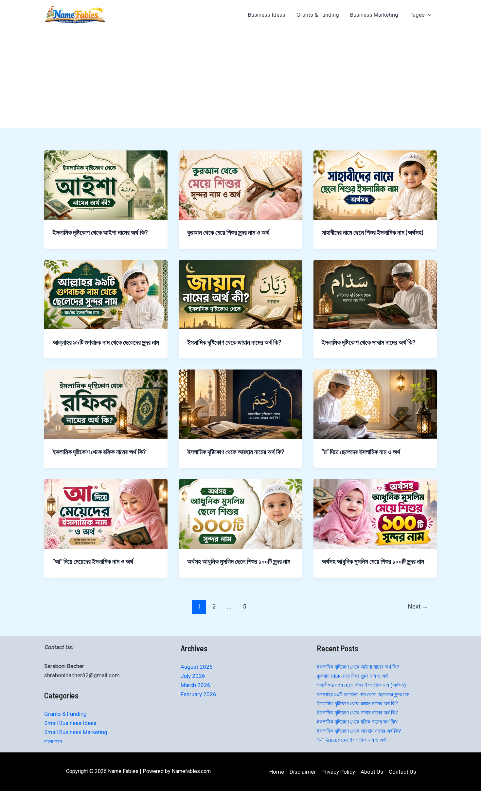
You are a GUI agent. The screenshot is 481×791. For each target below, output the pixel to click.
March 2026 (195, 685)
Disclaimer (303, 771)
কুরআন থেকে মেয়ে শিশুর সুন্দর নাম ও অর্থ (228, 232)
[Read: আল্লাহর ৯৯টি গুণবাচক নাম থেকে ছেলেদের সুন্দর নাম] (106, 294)
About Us (372, 771)
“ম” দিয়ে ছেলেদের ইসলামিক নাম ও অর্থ (361, 452)
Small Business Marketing (75, 732)
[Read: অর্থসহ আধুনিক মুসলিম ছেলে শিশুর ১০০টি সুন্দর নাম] (240, 513)
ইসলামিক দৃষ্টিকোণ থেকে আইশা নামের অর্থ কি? (100, 232)
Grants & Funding (317, 14)
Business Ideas (266, 14)
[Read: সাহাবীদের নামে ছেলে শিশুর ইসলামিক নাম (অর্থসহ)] (375, 184)
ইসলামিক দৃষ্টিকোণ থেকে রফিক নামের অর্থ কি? (99, 452)
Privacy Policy (338, 771)
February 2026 (198, 694)
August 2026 (197, 666)
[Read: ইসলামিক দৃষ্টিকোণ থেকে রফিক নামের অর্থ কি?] (106, 404)
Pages (417, 14)
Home (276, 771)
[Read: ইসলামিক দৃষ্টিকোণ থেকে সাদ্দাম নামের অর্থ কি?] (375, 294)
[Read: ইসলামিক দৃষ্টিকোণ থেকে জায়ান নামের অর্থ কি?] (240, 294)
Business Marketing (374, 14)
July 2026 (193, 676)
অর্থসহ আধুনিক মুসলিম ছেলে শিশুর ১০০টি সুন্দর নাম (238, 561)
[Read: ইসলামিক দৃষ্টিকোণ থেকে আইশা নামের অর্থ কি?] (106, 184)
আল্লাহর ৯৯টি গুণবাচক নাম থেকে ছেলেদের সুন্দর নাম (106, 342)
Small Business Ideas (70, 723)
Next (418, 606)
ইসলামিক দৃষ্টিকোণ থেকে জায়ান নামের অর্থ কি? (234, 342)
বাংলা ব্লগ (53, 741)
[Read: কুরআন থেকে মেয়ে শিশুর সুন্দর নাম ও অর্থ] (240, 184)
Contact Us (402, 771)
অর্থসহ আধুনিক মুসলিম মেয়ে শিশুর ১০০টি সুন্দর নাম (373, 561)
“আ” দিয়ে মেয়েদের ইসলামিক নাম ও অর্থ (93, 561)
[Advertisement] (240, 79)
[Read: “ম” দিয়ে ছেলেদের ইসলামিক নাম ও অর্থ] (375, 404)
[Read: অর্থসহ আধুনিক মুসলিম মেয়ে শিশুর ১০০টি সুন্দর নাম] (375, 513)
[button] (428, 15)
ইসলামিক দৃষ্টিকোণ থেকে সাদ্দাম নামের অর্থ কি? (369, 342)
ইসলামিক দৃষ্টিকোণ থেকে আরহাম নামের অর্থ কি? (235, 452)
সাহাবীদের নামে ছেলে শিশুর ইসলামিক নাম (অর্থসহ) (372, 232)
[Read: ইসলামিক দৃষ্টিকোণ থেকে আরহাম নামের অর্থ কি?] (240, 404)
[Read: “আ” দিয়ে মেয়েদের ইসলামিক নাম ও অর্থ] (106, 513)
